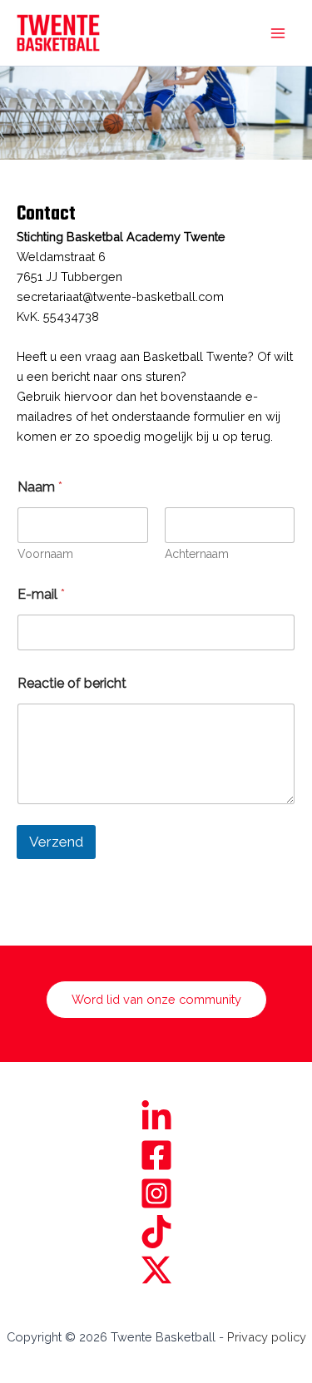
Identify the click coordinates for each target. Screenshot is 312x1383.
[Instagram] (156, 1193)
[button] (156, 1000)
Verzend (56, 841)
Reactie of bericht (71, 683)
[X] (156, 1270)
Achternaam (197, 554)
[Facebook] (156, 1155)
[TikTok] (156, 1231)
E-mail (41, 594)
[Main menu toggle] (277, 33)
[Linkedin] (156, 1117)
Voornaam (45, 554)
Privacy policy (266, 1337)
